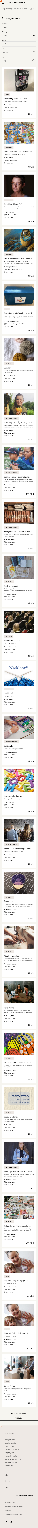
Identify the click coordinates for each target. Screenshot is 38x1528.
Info (6, 1475)
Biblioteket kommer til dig (13, 1459)
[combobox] (19, 9)
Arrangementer (9, 1440)
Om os (7, 1481)
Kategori (4, 40)
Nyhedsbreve (8, 1466)
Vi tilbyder (8, 1433)
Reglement (8, 1511)
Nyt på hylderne (9, 1453)
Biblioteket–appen (10, 1462)
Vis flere (19, 1418)
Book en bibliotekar (11, 1456)
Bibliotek (4, 24)
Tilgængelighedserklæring (14, 1506)
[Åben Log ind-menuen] (29, 3)
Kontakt (7, 1487)
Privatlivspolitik (10, 1502)
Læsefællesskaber (10, 1443)
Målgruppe (5, 32)
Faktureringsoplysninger (13, 1515)
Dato (3, 49)
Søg (3, 57)
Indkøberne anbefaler (11, 1449)
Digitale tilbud (9, 1446)
